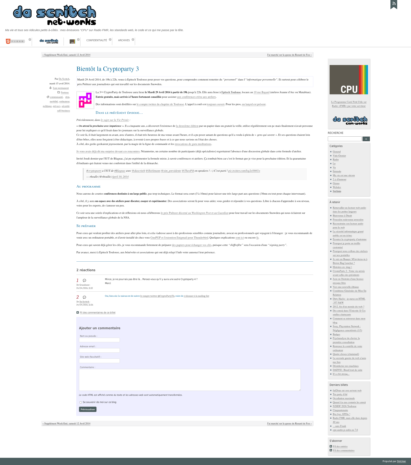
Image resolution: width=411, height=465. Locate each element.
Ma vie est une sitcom (344, 175)
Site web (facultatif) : (90, 357)
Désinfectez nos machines (346, 365)
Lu (334, 163)
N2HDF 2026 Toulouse (344, 406)
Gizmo (336, 183)
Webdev (337, 187)
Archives (124, 40)
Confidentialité (96, 40)
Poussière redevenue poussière (348, 219)
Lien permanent (61, 87)
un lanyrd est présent (254, 104)
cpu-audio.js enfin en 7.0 (345, 429)
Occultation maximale (344, 398)
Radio (336, 159)
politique (47, 106)
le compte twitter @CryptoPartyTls (157, 295)
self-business (63, 110)
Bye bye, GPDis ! (341, 414)
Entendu (337, 171)
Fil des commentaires (343, 450)
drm (67, 96)
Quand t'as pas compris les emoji (349, 402)
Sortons (65, 92)
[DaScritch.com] (48, 42)
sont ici (240, 237)
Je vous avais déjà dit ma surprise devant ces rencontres (108, 151)
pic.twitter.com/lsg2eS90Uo (244, 170)
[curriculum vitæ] (16, 42)
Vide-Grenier (339, 155)
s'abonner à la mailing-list (196, 295)
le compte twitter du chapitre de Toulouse (160, 104)
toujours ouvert (215, 104)
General (337, 151)
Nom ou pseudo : (88, 336)
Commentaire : (87, 367)
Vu (334, 167)
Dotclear (401, 461)
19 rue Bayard (262, 92)
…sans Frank (339, 425)
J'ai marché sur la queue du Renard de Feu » (289, 54)
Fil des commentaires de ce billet (97, 312)
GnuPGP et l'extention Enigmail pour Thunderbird (179, 237)
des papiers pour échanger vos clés (191, 245)
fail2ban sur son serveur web (347, 390)
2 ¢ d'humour (339, 179)
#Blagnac (119, 170)
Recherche (335, 132)
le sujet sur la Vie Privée (115, 120)
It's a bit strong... (341, 373)
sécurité (65, 106)
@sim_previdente (171, 170)
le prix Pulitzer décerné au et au (195, 213)
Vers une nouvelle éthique (346, 286)
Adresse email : (88, 346)
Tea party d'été (340, 394)
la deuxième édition (187, 126)
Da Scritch (64, 78)
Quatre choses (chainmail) (346, 354)
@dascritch (138, 170)
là (257, 237)
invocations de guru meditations (193, 144)
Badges (336, 334)
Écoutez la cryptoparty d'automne (350, 239)
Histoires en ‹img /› (342, 266)
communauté (56, 96)
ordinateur (64, 101)
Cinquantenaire (340, 410)
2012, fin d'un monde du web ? (348, 306)
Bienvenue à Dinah (342, 215)
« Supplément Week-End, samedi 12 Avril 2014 (66, 54)
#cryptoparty (93, 170)
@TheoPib (188, 170)
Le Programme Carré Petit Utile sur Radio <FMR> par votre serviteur (349, 103)
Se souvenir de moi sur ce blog (99, 402)
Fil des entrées (340, 446)
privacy (56, 106)
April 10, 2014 (120, 176)
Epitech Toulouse (231, 92)
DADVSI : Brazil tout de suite (347, 369)
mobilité (54, 101)
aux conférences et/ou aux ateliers (196, 97)
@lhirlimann (153, 170)
